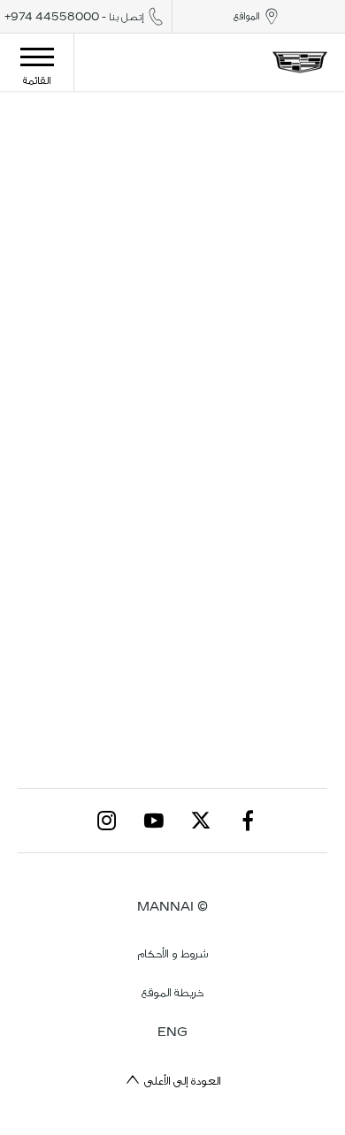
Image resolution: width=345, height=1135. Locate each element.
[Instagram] (107, 820)
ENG (172, 1032)
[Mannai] (299, 61)
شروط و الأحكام (173, 953)
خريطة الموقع (172, 992)
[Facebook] (248, 820)
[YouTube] (154, 820)
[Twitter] (201, 820)
